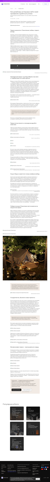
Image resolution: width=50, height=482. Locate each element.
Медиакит (9, 468)
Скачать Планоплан (36, 466)
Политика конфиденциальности (23, 468)
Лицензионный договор (21, 466)
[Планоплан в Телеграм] (42, 467)
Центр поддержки (3, 471)
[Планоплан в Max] (43, 467)
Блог (15, 8)
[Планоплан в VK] (45, 467)
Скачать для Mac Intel (27, 389)
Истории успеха (21, 8)
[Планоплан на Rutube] (44, 469)
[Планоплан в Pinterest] (47, 467)
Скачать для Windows (16, 389)
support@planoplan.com (12, 471)
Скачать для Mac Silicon (25, 391)
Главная (11, 8)
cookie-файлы (17, 477)
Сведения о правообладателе (22, 472)
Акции (2, 473)
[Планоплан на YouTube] (42, 469)
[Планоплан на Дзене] (46, 469)
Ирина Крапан (38, 26)
